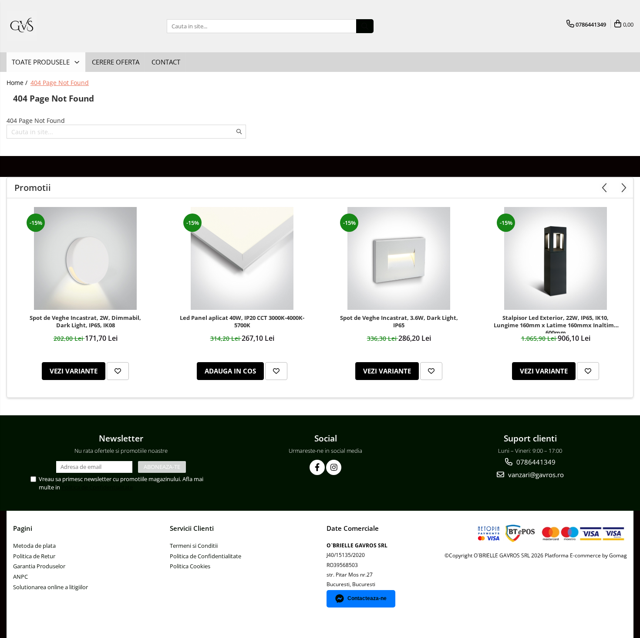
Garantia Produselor (39, 566)
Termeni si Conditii (194, 546)
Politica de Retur (34, 556)
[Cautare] (365, 26)
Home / (18, 82)
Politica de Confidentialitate (97, 487)
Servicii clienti (192, 528)
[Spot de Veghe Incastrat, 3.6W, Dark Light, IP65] (398, 258)
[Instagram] (333, 467)
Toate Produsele (41, 62)
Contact (166, 62)
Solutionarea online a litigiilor (50, 587)
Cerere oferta (115, 62)
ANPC (20, 576)
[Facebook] (317, 467)
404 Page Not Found (59, 82)
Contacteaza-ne (367, 598)
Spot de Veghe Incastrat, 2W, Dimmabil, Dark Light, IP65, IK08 (85, 321)
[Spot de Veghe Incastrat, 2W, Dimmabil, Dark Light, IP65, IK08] (85, 258)
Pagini (22, 528)
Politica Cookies (190, 566)
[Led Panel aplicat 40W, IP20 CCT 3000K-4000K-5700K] (242, 258)
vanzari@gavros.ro (535, 474)
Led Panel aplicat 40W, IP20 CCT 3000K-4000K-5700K (242, 321)
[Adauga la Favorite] (118, 371)
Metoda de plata (34, 546)
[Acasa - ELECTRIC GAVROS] (50, 26)
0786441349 (535, 462)
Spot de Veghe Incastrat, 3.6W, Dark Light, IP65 (399, 321)
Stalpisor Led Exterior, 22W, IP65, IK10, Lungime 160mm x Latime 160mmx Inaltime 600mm (555, 323)
